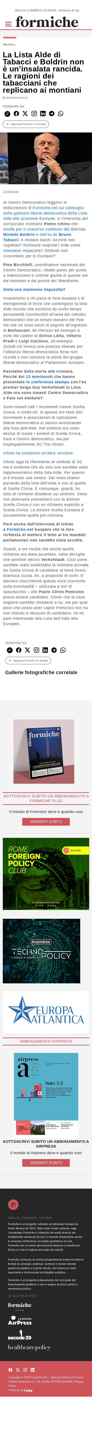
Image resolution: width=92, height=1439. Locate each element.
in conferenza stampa (47, 382)
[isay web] (28, 1390)
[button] (9, 24)
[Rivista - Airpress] (46, 1320)
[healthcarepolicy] (46, 1348)
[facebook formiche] (10, 1370)
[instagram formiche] (25, 1370)
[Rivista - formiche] (46, 1307)
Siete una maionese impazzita (33, 289)
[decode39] (46, 1335)
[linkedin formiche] (32, 1370)
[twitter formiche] (17, 1370)
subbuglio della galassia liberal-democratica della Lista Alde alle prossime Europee (45, 213)
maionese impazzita (22, 250)
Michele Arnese (17, 97)
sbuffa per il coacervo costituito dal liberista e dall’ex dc (44, 234)
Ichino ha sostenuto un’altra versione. (38, 453)
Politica (9, 45)
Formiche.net (45, 208)
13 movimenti (39, 377)
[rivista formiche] (46, 1095)
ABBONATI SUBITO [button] (46, 822)
